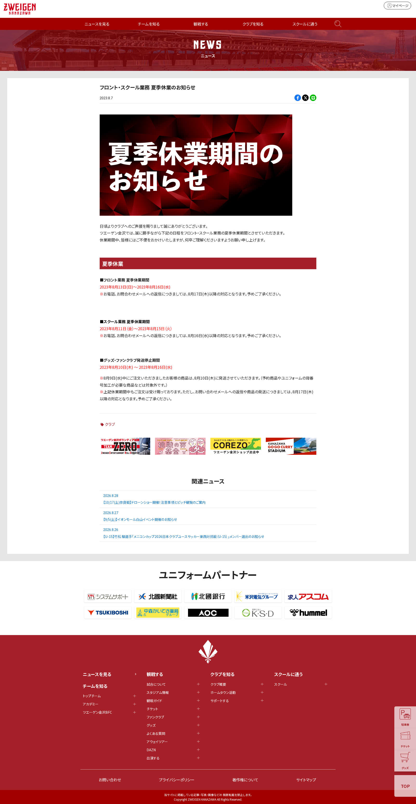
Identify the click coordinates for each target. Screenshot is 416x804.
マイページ (400, 5)
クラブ (110, 424)
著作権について (245, 780)
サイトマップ (306, 780)
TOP (405, 786)
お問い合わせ (110, 780)
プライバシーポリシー (177, 780)
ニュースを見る (96, 24)
